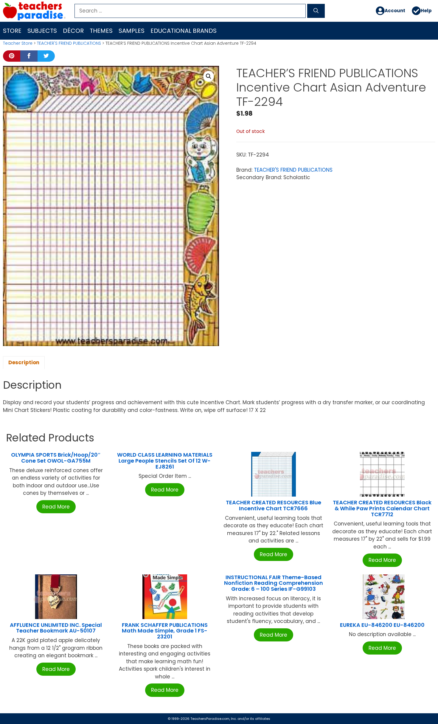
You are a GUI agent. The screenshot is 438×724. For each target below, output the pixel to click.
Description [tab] (23, 362)
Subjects (42, 31)
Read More (56, 506)
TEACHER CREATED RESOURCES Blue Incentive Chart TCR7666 (273, 505)
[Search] (316, 11)
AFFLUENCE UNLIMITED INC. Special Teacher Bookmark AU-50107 (56, 628)
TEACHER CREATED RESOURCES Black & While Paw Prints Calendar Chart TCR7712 (382, 508)
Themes (101, 31)
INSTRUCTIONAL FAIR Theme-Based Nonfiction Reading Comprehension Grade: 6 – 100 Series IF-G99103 (273, 583)
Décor (73, 31)
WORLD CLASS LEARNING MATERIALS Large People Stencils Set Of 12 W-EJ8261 (164, 460)
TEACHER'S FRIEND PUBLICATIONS (69, 43)
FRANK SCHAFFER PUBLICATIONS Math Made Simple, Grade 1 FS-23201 (165, 631)
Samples (132, 31)
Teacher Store (17, 43)
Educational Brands (183, 31)
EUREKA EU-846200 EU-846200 (382, 625)
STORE (12, 31)
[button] (208, 76)
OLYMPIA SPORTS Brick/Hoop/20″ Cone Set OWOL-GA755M (56, 457)
